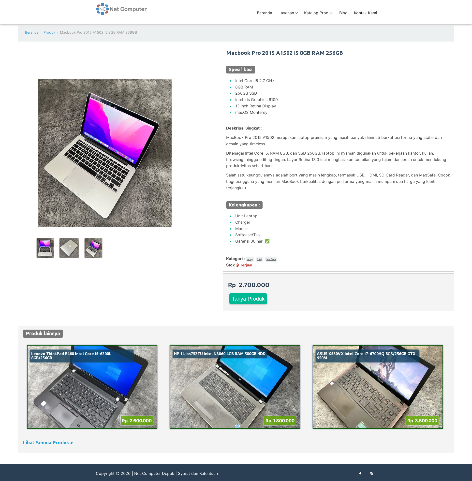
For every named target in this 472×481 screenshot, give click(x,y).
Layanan (287, 12)
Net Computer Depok (154, 473)
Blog (343, 12)
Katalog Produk (318, 12)
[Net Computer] (122, 11)
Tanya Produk (248, 299)
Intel (259, 259)
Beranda (264, 12)
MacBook (271, 259)
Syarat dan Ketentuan (198, 473)
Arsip (249, 259)
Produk (49, 32)
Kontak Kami (365, 12)
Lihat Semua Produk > (48, 442)
